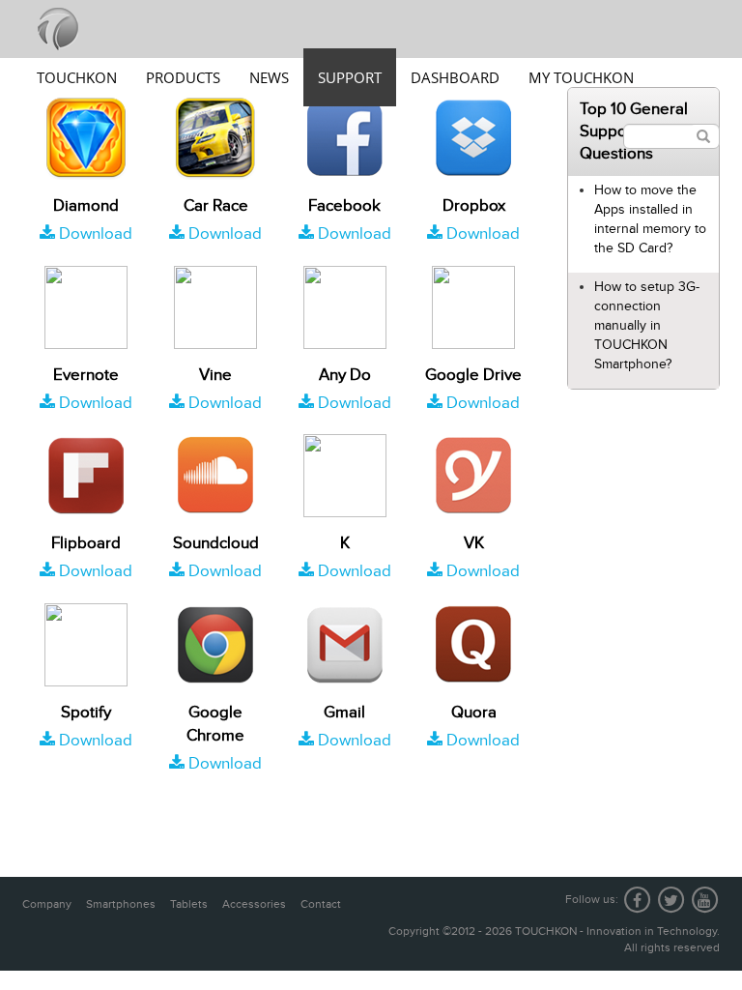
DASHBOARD (455, 77)
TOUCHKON (77, 77)
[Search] (703, 136)
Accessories (254, 904)
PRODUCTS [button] (183, 77)
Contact (320, 904)
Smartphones (121, 904)
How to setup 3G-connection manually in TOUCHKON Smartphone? (646, 325)
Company (46, 904)
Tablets (189, 904)
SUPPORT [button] (350, 77)
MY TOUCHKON (581, 77)
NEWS (269, 77)
